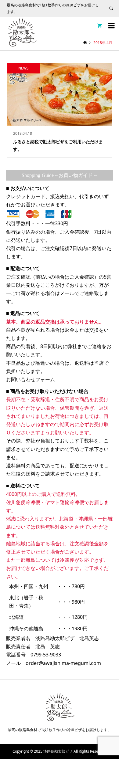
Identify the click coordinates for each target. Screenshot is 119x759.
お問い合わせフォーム (30, 379)
